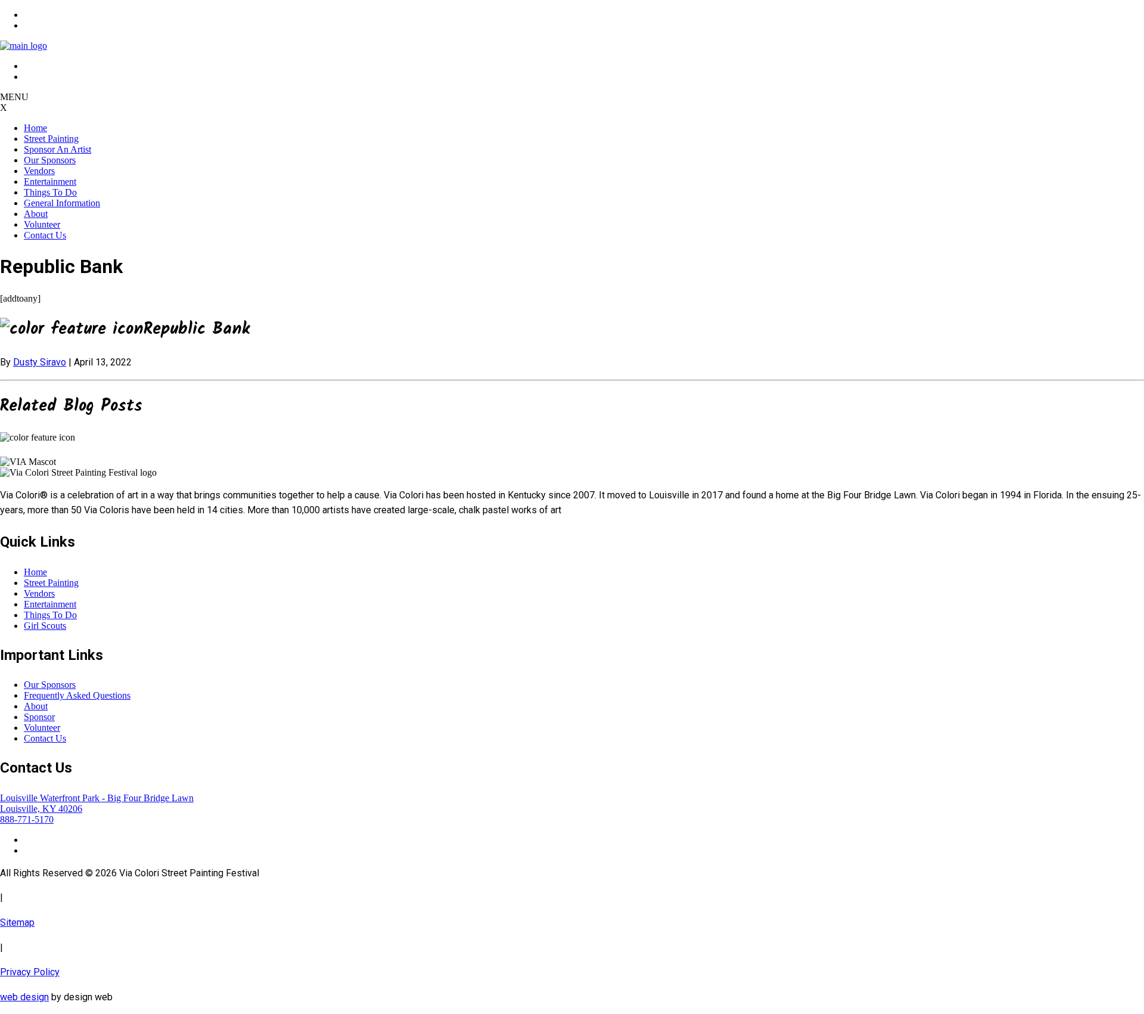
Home (35, 128)
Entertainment (50, 181)
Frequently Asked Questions (77, 695)
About (36, 214)
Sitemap (17, 922)
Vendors (39, 171)
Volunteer (42, 224)
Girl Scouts (45, 626)
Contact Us (45, 235)
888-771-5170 (27, 819)
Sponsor (39, 717)
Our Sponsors (50, 160)
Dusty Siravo (39, 362)
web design (24, 997)
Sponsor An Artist (57, 149)
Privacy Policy (30, 972)
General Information (62, 203)
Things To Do (50, 192)
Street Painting (51, 139)
